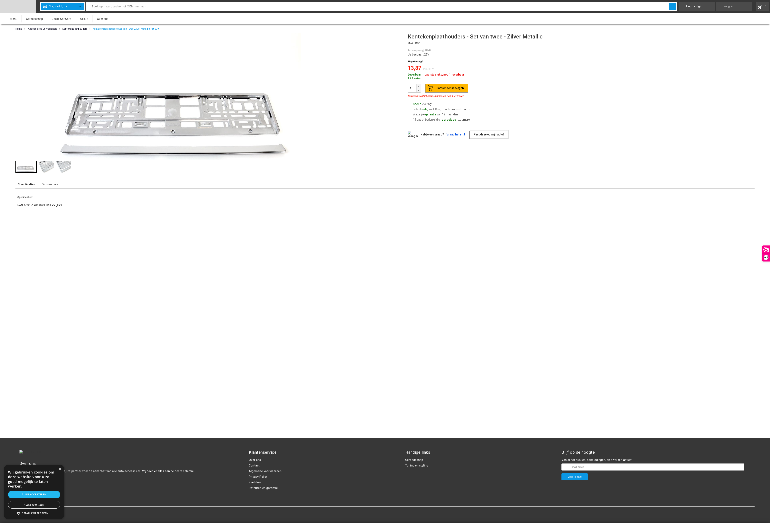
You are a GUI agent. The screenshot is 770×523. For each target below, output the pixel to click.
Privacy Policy (258, 476)
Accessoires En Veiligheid (42, 28)
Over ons (102, 18)
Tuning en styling (416, 465)
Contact (254, 465)
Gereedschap (34, 18)
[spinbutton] (412, 88)
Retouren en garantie (263, 488)
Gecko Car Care (61, 18)
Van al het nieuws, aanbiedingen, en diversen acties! (596, 459)
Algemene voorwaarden (265, 471)
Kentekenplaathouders (74, 28)
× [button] (59, 469)
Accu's (84, 18)
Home (18, 28)
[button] (418, 86)
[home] (18, 6)
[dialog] (34, 492)
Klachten (255, 482)
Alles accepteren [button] (34, 494)
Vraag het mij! (456, 134)
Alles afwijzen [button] (34, 504)
